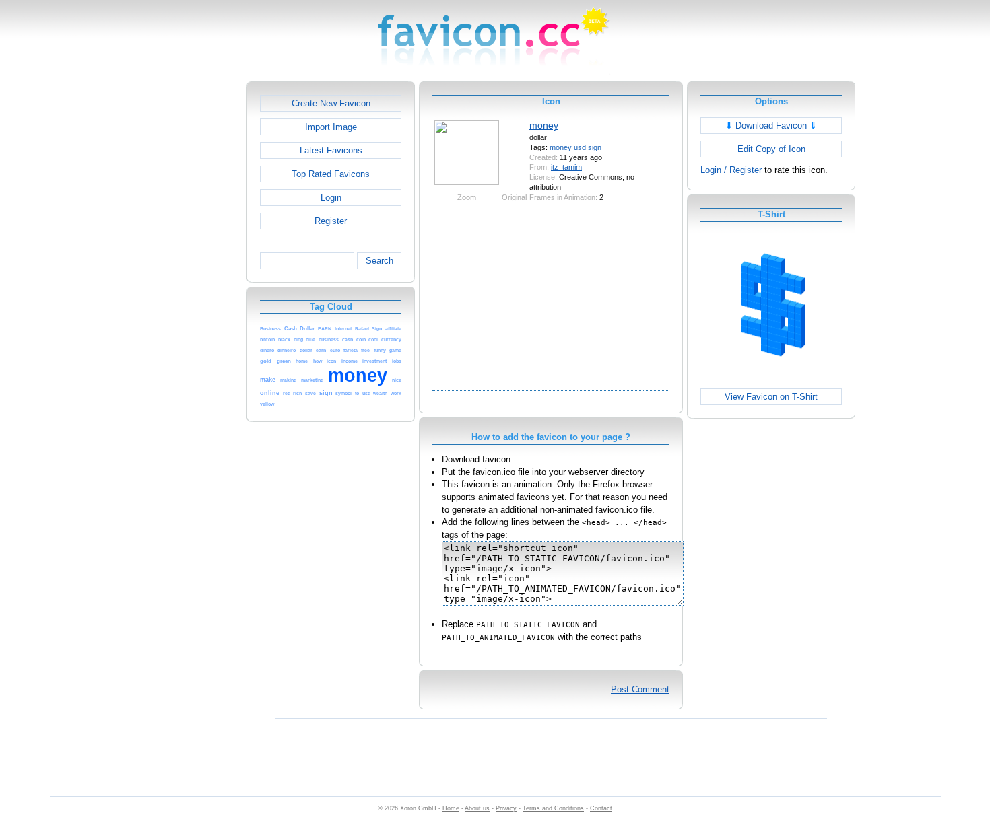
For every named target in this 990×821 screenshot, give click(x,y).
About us (477, 808)
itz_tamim (566, 167)
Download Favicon (771, 125)
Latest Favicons (331, 150)
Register (331, 221)
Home (450, 808)
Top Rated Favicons (331, 174)
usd (580, 147)
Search (379, 261)
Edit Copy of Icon (771, 149)
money (543, 125)
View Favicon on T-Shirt (771, 397)
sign (594, 147)
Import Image (331, 127)
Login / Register (731, 170)
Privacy (506, 808)
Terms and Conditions (553, 808)
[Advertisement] (188, 283)
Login (331, 197)
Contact (601, 808)
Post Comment (640, 689)
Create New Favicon (331, 103)
